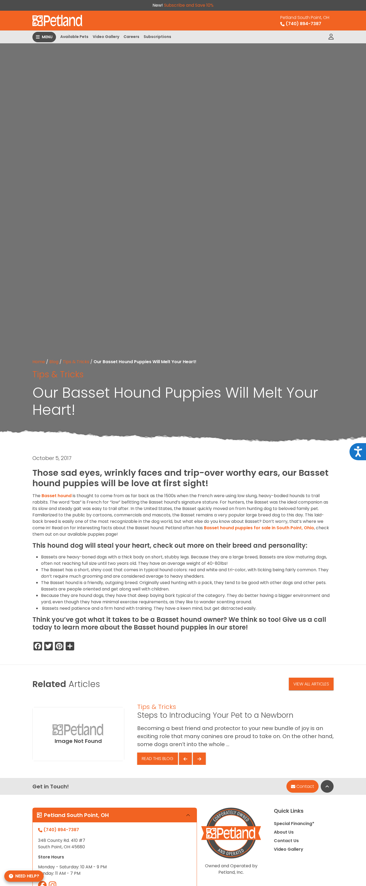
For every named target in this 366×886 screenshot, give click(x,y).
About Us (284, 832)
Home (38, 362)
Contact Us (286, 841)
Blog (53, 362)
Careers (131, 36)
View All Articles (311, 684)
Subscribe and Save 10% (189, 5)
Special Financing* (294, 823)
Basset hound (57, 496)
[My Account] (331, 36)
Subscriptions (157, 36)
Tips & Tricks (76, 362)
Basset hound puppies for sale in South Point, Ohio (259, 528)
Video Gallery (106, 36)
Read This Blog (157, 758)
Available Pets (74, 36)
